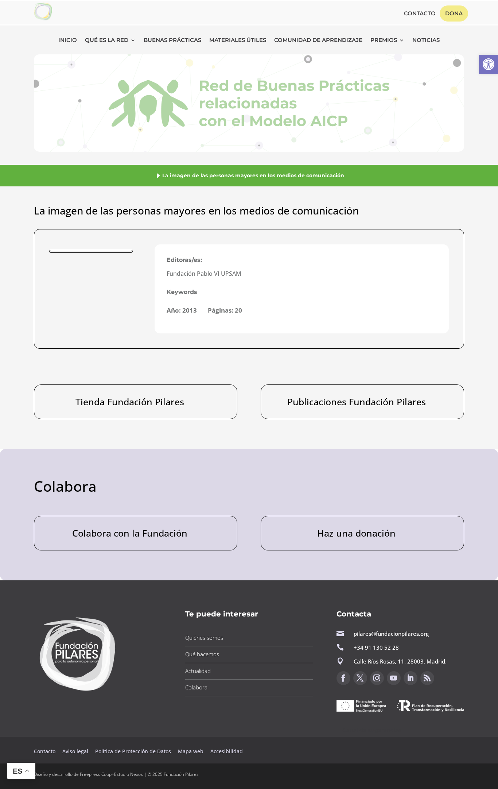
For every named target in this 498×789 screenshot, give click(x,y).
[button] (488, 64)
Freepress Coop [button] (96, 774)
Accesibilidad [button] (226, 751)
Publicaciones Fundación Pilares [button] (356, 401)
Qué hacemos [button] (202, 654)
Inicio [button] (67, 40)
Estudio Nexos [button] (128, 774)
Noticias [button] (426, 40)
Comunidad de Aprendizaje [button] (318, 40)
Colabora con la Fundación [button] (129, 533)
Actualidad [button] (198, 670)
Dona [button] (454, 13)
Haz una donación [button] (356, 533)
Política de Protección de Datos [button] (133, 751)
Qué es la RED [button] (106, 40)
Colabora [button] (196, 687)
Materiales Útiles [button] (237, 40)
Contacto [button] (420, 14)
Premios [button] (383, 40)
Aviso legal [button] (76, 751)
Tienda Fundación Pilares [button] (129, 401)
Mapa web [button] (190, 751)
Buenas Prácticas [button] (172, 40)
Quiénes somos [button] (204, 637)
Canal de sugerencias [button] (371, 730)
